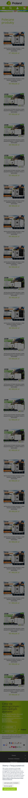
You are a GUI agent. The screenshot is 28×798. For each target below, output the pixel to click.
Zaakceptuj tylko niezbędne (11, 783)
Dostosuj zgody (8, 786)
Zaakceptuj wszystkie (10, 789)
